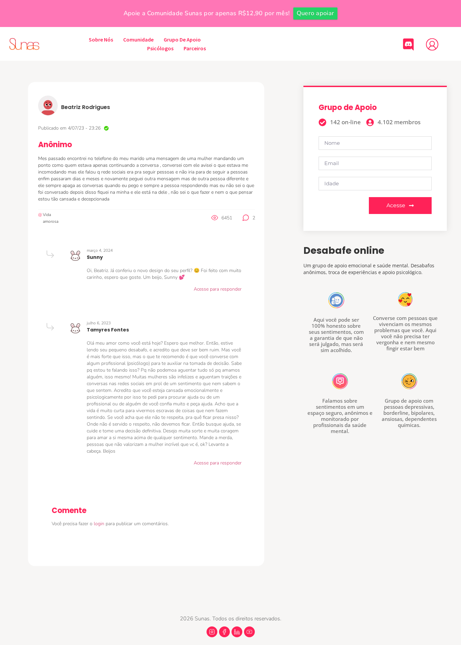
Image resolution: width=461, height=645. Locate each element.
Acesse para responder (218, 289)
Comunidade (138, 39)
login (100, 523)
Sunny (95, 257)
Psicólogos (160, 48)
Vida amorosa (50, 218)
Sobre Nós (101, 39)
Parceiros (195, 48)
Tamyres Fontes (108, 329)
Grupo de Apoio (182, 39)
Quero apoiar (315, 13)
